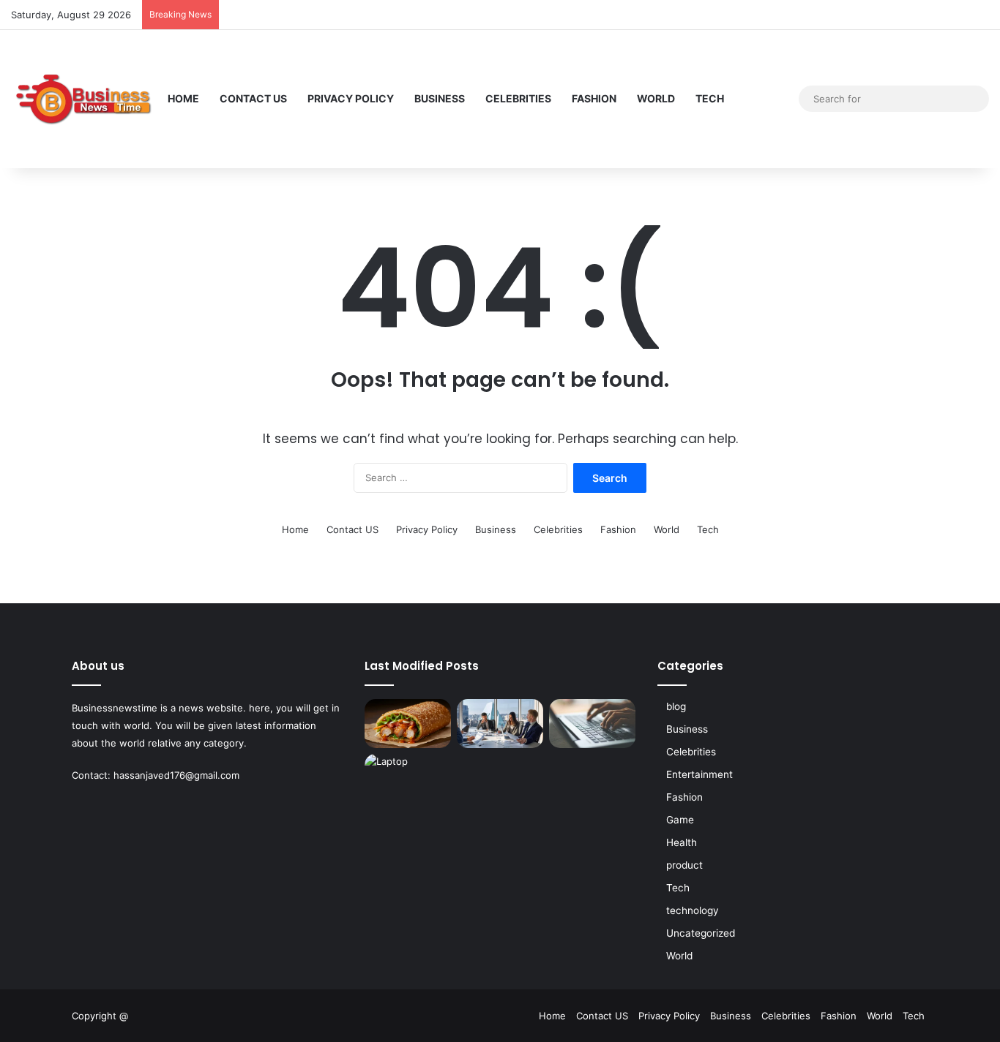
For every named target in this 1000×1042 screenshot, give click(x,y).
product (684, 865)
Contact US (253, 98)
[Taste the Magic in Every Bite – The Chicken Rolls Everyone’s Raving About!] (408, 723)
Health (681, 842)
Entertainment (699, 774)
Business (439, 98)
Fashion (594, 98)
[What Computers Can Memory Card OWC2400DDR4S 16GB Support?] (408, 778)
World (656, 98)
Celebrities (518, 98)
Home (183, 98)
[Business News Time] (84, 98)
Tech (709, 98)
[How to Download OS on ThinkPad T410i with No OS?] (592, 723)
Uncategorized (700, 933)
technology (692, 910)
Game (680, 820)
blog (676, 706)
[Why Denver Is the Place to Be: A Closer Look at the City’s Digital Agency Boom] (500, 723)
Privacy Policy (350, 98)
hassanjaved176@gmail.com (176, 775)
